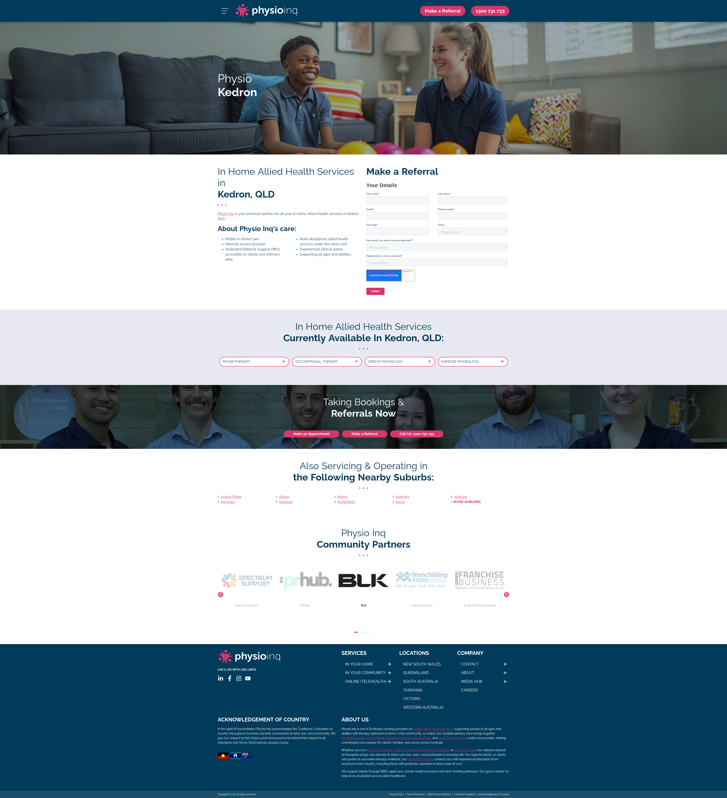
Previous (220, 594)
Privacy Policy (396, 794)
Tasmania (413, 690)
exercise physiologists (415, 738)
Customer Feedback (464, 794)
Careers (469, 690)
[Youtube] (248, 678)
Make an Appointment (311, 434)
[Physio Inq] (266, 11)
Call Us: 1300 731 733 (417, 434)
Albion (284, 497)
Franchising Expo (363, 605)
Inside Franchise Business (422, 605)
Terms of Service (415, 794)
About (467, 673)
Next (506, 594)
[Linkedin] (220, 678)
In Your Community (365, 673)
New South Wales (422, 664)
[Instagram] (239, 678)
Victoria (411, 699)
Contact (470, 664)
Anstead (285, 502)
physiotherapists (353, 738)
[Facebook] (229, 678)
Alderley (402, 497)
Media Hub (471, 681)
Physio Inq (226, 214)
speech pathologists (452, 738)
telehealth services (420, 759)
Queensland (416, 673)
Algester (460, 497)
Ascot (400, 502)
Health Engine (480, 605)
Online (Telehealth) (365, 681)
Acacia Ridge (231, 497)
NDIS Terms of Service (439, 794)
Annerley (228, 502)
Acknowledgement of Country (493, 794)
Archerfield (346, 502)
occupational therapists (382, 738)
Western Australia (423, 707)
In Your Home (359, 664)
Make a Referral (443, 10)
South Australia (420, 681)
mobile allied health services (432, 729)
